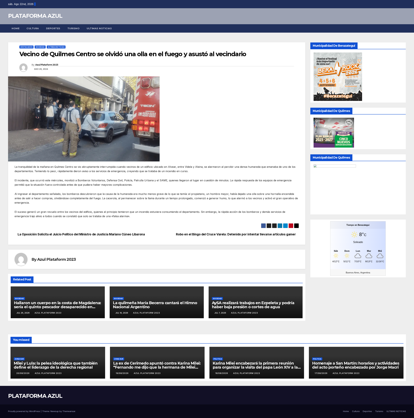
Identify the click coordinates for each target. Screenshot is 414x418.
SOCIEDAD (40, 47)
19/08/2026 (122, 373)
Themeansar (68, 411)
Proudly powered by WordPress (24, 411)
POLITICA (218, 359)
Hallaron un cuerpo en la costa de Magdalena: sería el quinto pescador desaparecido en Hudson (57, 306)
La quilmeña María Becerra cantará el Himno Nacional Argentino (155, 304)
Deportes (53, 28)
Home (15, 28)
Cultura (33, 28)
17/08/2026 (321, 373)
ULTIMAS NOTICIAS (99, 28)
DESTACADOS (26, 47)
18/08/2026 (222, 373)
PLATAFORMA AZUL (35, 15)
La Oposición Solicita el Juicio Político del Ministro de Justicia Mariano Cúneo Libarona (81, 234)
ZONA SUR (19, 359)
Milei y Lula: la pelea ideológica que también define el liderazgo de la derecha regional (56, 365)
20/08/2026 (23, 373)
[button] (404, 28)
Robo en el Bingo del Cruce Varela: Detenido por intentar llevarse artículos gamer (236, 234)
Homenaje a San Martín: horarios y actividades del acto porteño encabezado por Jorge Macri (355, 365)
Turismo (73, 28)
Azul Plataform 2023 (46, 64)
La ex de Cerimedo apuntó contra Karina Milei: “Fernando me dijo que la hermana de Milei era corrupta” (157, 367)
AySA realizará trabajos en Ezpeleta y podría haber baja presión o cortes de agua (253, 304)
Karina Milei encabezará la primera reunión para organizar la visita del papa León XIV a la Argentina (255, 367)
